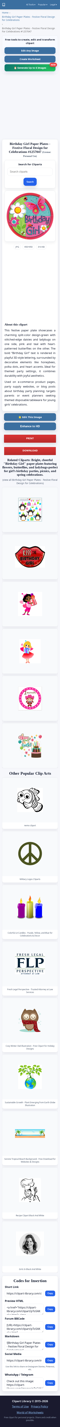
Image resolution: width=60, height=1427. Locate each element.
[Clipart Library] (3, 4)
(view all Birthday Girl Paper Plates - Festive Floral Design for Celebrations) (30, 481)
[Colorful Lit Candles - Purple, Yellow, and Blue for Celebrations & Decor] (30, 907)
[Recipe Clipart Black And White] (30, 1190)
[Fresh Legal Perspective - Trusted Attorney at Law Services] (30, 964)
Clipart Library (21, 1401)
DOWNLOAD (30, 450)
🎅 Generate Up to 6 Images (35, 66)
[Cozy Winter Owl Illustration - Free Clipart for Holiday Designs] (30, 1020)
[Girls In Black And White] (30, 1244)
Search (30, 182)
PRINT (30, 438)
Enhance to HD (30, 426)
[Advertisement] (30, 107)
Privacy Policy (39, 1406)
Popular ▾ (42, 4)
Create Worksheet (30, 59)
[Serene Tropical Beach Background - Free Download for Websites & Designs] (30, 1133)
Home (5, 12)
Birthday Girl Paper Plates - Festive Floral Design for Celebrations (28, 18)
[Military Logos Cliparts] (30, 854)
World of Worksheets (30, 1412)
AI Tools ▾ (30, 4)
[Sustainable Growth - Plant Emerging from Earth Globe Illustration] (30, 1077)
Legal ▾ (53, 4)
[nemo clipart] (30, 800)
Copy (50, 1293)
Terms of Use (20, 1406)
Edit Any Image (30, 50)
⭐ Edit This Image (30, 417)
